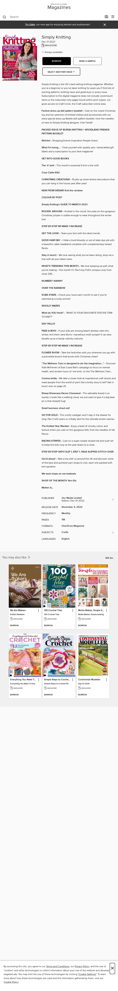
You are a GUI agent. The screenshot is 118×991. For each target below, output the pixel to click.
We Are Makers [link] (18, 610)
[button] (56, 61)
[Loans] (106, 17)
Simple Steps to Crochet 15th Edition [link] (57, 679)
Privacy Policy (82, 966)
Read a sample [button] (87, 61)
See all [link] (109, 558)
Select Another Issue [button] (60, 72)
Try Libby (30, 24)
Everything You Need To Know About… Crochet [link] (23, 679)
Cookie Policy (11, 982)
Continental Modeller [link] (89, 679)
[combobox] (52, 17)
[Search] (4, 16)
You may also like (14, 558)
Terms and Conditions (57, 966)
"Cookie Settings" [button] (87, 974)
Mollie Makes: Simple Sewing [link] (91, 610)
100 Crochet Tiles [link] (53, 610)
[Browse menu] (113, 17)
